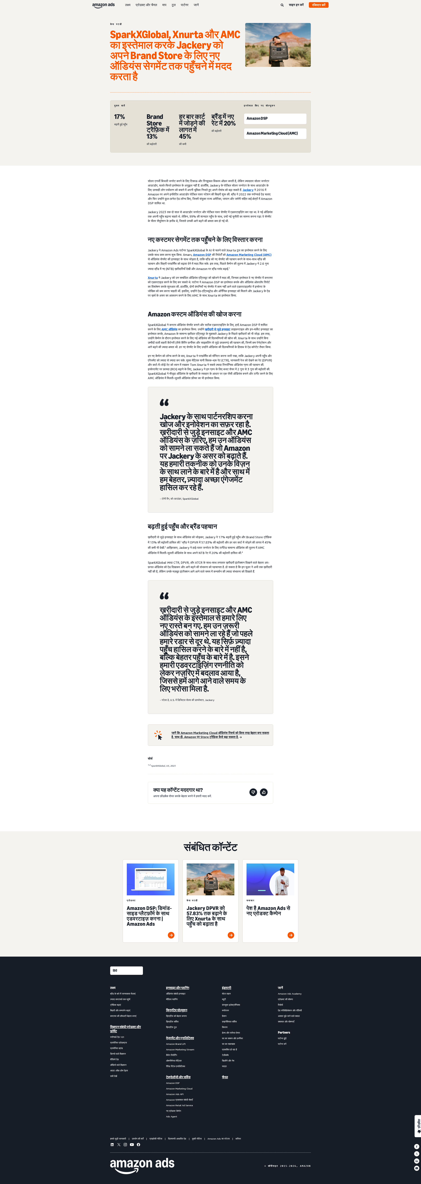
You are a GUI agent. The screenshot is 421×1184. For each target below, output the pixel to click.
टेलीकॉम (225, 1055)
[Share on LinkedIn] (416, 1161)
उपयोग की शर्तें (138, 1138)
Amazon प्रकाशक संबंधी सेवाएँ (179, 1099)
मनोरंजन (225, 1010)
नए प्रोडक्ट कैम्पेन (173, 1110)
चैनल (225, 1077)
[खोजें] (282, 5)
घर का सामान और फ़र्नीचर (232, 1038)
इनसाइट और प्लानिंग (177, 988)
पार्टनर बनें (282, 1043)
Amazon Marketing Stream (180, 1049)
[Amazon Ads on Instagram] (125, 1145)
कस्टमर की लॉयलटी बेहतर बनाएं (123, 1016)
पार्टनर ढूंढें (282, 1038)
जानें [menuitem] (280, 988)
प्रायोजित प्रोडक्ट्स (118, 1042)
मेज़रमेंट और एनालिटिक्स (180, 1038)
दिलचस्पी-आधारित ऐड (177, 1138)
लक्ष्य (127, 5)
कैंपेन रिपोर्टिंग (171, 1055)
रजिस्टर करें (318, 5)
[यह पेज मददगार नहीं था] (253, 792)
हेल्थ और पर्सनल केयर (231, 1032)
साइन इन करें (296, 5)
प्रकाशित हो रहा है (229, 1049)
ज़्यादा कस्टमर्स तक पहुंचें (120, 999)
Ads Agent (171, 1116)
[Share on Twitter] (416, 1153)
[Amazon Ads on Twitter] (119, 1145)
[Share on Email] (416, 1168)
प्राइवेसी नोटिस (155, 1138)
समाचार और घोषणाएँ (286, 1021)
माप (164, 5)
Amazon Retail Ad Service (179, 1105)
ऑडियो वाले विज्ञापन (118, 1064)
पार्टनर (184, 5)
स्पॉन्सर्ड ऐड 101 (117, 1037)
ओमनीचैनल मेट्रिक (174, 1060)
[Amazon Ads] (101, 5)
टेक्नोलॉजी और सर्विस (178, 1077)
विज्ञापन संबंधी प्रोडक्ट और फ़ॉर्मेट (125, 1029)
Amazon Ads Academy (289, 993)
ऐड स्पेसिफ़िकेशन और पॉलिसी (290, 1010)
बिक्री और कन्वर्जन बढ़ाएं (120, 1010)
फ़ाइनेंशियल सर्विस (229, 1021)
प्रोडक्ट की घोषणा (285, 999)
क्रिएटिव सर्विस (172, 1021)
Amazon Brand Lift (176, 1043)
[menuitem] (126, 1052)
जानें (196, 5)
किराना (224, 1027)
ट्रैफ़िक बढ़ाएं (115, 1004)
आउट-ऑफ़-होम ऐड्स (119, 1070)
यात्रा (224, 1066)
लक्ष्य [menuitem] (112, 988)
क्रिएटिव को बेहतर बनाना (176, 1016)
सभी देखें (113, 1076)
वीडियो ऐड (114, 1059)
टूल (174, 5)
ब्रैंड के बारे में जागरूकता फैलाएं (123, 993)
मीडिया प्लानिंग (172, 999)
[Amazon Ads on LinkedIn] (112, 1145)
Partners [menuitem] (284, 1032)
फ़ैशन (224, 1016)
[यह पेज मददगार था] (264, 792)
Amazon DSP (173, 1083)
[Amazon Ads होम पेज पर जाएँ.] (142, 1166)
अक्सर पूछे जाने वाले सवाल (289, 1016)
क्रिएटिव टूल (171, 1027)
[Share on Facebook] (416, 1146)
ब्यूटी (224, 999)
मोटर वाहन (226, 993)
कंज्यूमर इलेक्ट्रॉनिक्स (231, 1004)
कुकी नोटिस (197, 1138)
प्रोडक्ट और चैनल (146, 5)
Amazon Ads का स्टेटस (219, 1138)
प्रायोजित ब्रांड (116, 1048)
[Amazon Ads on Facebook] (138, 1145)
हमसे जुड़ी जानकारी (118, 1138)
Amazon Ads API (175, 1094)
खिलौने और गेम (228, 1060)
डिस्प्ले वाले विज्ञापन (118, 1053)
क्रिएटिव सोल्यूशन (176, 1010)
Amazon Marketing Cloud (179, 1088)
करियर (238, 1138)
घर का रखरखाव (228, 1043)
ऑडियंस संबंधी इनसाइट (176, 993)
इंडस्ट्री (226, 988)
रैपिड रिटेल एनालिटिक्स (175, 1066)
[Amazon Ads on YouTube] (132, 1145)
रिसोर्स (280, 1004)
